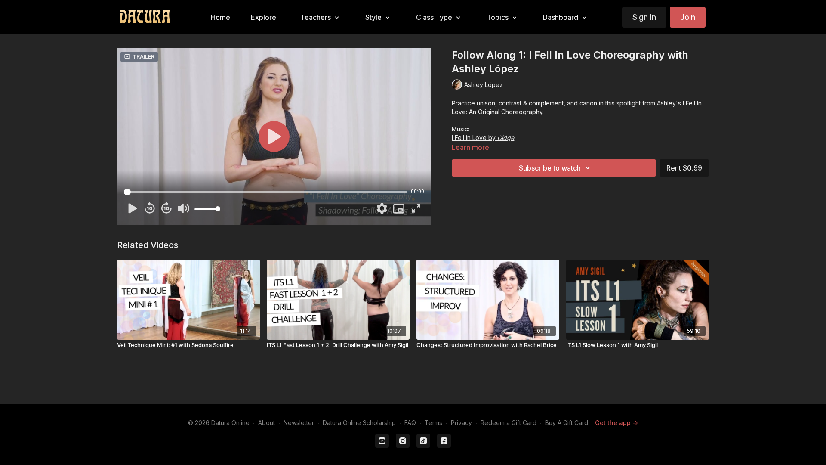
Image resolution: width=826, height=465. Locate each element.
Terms (433, 422)
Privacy (461, 422)
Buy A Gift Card (566, 422)
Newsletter (299, 422)
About (266, 422)
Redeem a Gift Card (508, 422)
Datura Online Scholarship (359, 422)
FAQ (410, 422)
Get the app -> (616, 422)
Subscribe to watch (550, 168)
